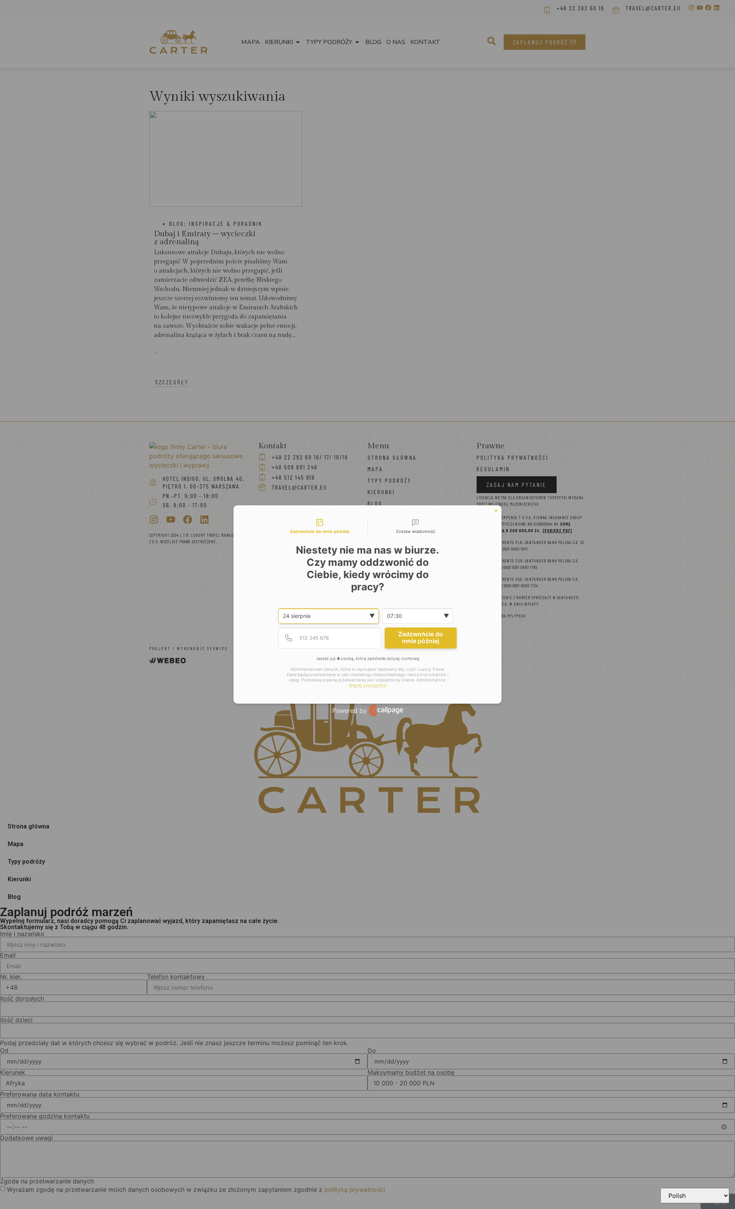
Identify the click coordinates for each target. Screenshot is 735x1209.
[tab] (320, 526)
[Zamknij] (496, 510)
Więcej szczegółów (368, 685)
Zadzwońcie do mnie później (420, 637)
